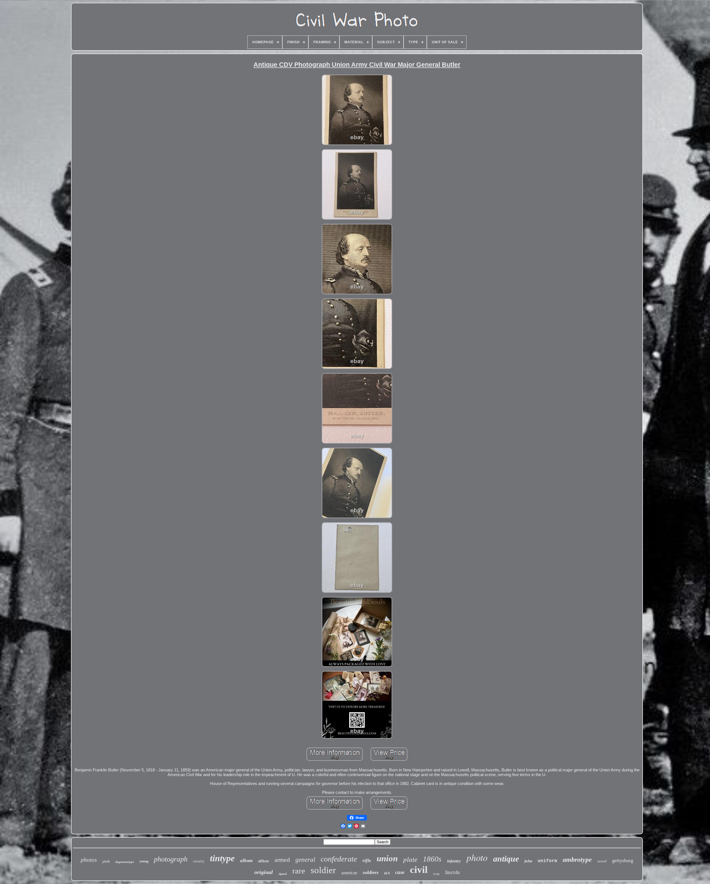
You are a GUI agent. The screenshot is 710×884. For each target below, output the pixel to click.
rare (298, 870)
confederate (339, 859)
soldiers (371, 872)
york (106, 861)
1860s (432, 859)
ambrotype (577, 859)
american (349, 872)
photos (89, 860)
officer (263, 861)
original (263, 872)
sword (602, 861)
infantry (454, 861)
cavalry (198, 861)
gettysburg (622, 860)
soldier (323, 870)
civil (419, 869)
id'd (387, 873)
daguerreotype (124, 861)
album (246, 860)
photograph (170, 859)
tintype (222, 858)
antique (506, 858)
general (305, 859)
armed (282, 859)
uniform (547, 860)
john (528, 861)
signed (282, 873)
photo (477, 857)
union (387, 858)
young (144, 861)
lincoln (452, 872)
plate (410, 859)
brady (436, 873)
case (399, 872)
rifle (366, 860)
